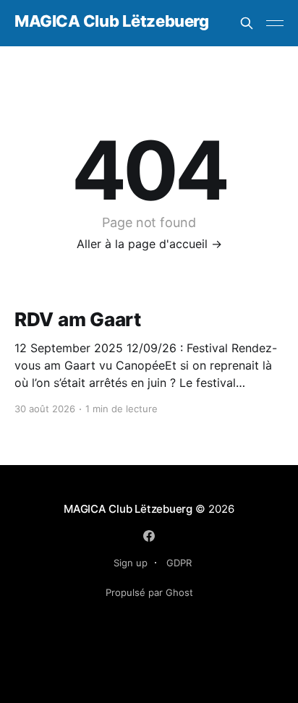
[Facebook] (149, 536)
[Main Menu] (275, 23)
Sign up (131, 562)
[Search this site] (246, 23)
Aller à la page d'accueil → (149, 244)
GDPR (179, 562)
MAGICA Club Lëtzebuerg (111, 21)
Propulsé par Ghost (149, 592)
